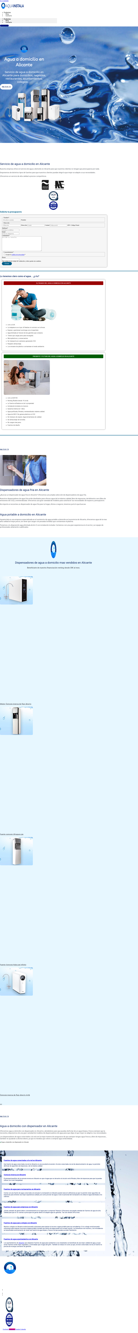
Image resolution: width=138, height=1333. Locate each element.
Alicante (21, 1243)
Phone (4, 257)
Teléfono (5, 228)
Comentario (6, 235)
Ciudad (47, 225)
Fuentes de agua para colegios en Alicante (20, 1223)
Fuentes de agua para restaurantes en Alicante (22, 1189)
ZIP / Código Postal (73, 225)
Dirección (24, 225)
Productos (7, 19)
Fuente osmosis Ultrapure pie (11, 834)
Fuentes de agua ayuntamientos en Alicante (21, 1239)
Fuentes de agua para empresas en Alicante (21, 1207)
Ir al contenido (4, 1)
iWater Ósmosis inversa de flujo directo (15, 704)
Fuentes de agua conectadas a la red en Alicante (23, 1160)
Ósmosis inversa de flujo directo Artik (15, 1095)
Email (3, 232)
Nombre (23, 220)
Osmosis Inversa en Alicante (15, 1175)
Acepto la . (15, 254)
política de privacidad (18, 254)
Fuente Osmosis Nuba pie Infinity (13, 965)
